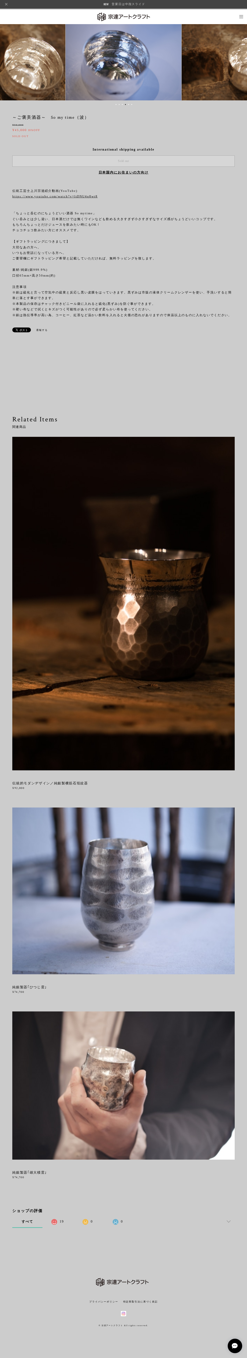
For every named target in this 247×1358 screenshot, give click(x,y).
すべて (27, 1221)
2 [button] (119, 104)
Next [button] (239, 61)
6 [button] (131, 104)
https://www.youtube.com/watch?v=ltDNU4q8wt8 (55, 196)
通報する (42, 330)
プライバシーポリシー (103, 1301)
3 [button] (122, 104)
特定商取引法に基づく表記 (140, 1301)
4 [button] (125, 104)
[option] (123, 61)
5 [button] (128, 104)
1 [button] (116, 104)
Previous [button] (7, 61)
